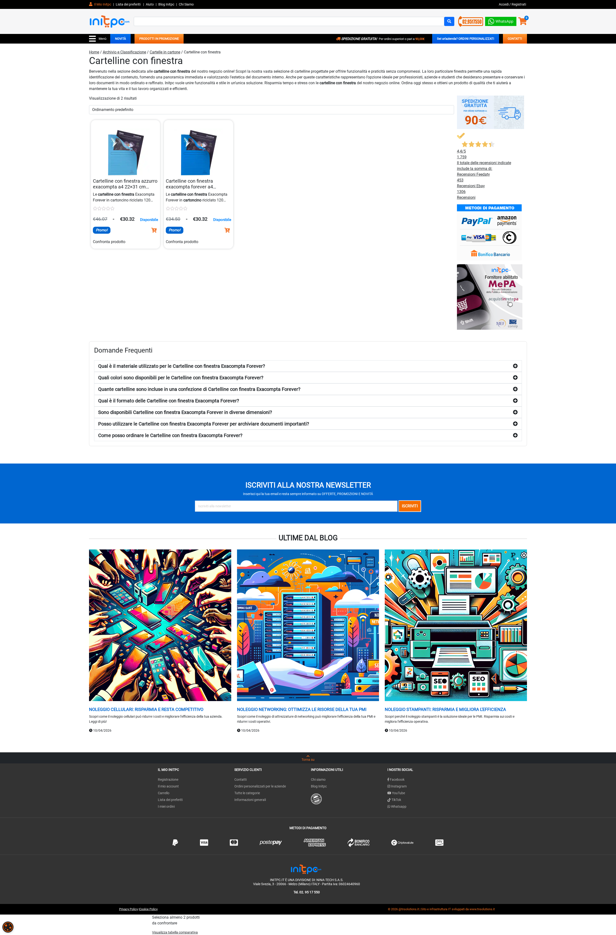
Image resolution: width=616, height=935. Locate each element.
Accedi (504, 4)
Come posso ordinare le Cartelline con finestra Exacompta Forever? (170, 435)
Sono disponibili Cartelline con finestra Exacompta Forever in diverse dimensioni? (185, 412)
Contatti (240, 779)
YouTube (398, 793)
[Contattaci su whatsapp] (500, 20)
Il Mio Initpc (102, 4)
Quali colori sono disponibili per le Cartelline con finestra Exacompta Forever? (180, 377)
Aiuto (150, 4)
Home (94, 52)
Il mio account (168, 786)
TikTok (396, 800)
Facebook (396, 779)
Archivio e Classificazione (124, 52)
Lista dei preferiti (128, 4)
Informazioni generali (250, 800)
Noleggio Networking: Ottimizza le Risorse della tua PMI (301, 709)
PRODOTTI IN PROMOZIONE (159, 38)
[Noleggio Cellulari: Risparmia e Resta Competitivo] (160, 626)
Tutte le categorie (247, 793)
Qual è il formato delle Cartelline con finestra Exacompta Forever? (168, 401)
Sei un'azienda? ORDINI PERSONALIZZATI (465, 38)
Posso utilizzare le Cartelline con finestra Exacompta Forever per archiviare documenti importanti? (203, 424)
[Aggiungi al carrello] (154, 230)
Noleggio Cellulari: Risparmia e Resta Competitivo (146, 709)
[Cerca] (449, 21)
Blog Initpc (319, 786)
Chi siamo (318, 779)
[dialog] (7, 927)
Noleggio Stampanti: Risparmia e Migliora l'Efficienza (445, 709)
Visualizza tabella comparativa (175, 932)
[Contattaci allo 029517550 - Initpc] (470, 21)
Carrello (163, 793)
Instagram (398, 786)
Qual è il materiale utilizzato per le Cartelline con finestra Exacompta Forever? (181, 366)
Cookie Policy (148, 909)
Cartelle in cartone (165, 52)
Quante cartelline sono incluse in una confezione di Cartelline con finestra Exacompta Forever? (199, 389)
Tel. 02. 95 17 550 (307, 892)
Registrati (519, 4)
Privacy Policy (128, 909)
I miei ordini (166, 806)
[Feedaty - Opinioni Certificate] (316, 798)
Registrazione (168, 779)
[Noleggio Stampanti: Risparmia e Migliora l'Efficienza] (456, 626)
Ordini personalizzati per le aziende (260, 786)
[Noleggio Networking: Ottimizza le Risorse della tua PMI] (308, 626)
